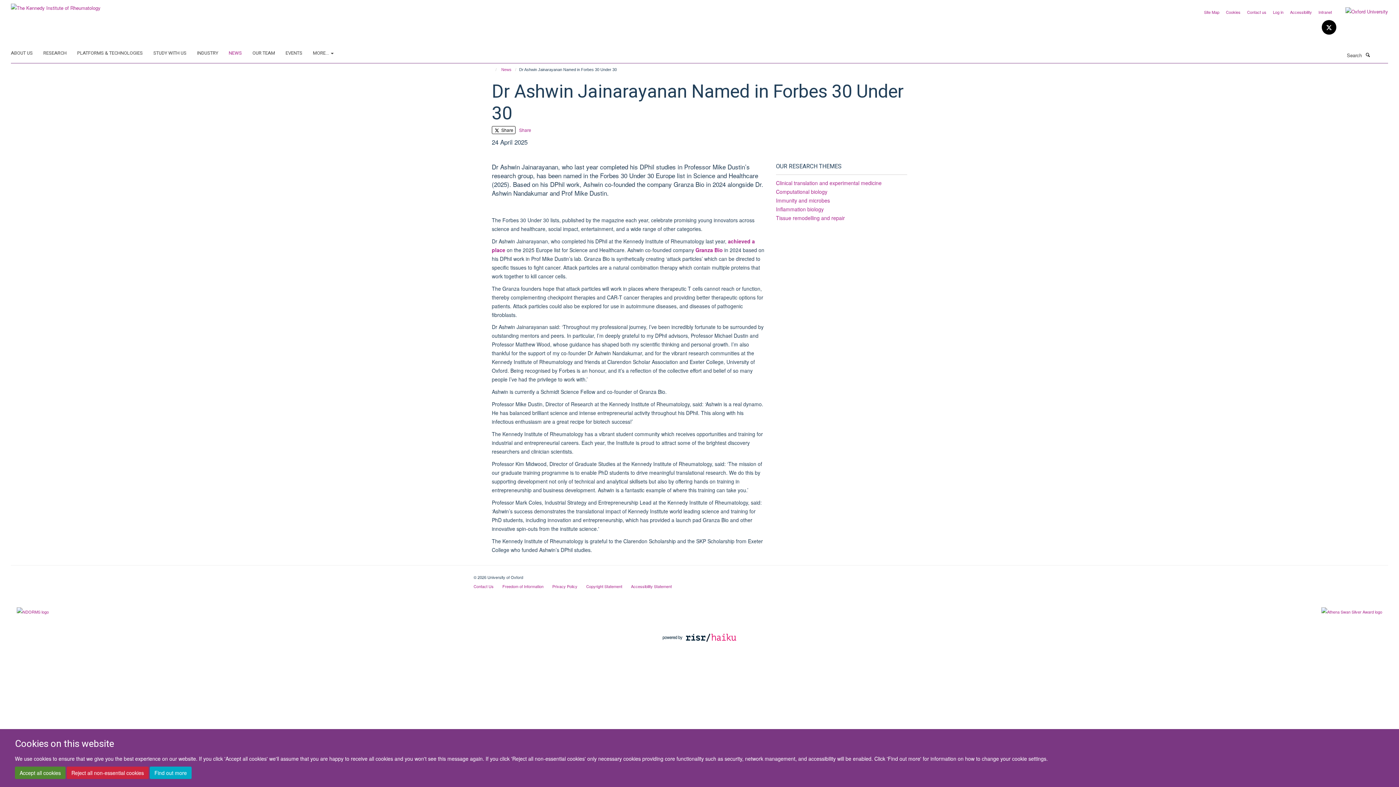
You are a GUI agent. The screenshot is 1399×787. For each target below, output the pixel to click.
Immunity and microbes (803, 200)
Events (294, 53)
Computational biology (801, 191)
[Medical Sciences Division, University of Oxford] (237, 574)
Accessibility (1301, 12)
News (235, 53)
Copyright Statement (604, 586)
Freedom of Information (523, 586)
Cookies (1233, 12)
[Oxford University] (1361, 11)
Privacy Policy (564, 586)
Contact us (1256, 12)
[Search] (1368, 55)
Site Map (1211, 12)
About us (22, 53)
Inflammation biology (800, 209)
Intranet (1325, 12)
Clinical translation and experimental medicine (829, 183)
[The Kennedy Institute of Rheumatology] (56, 5)
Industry (207, 53)
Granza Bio (709, 250)
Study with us (170, 53)
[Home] (493, 70)
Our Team (263, 53)
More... (321, 53)
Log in (1278, 12)
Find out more (170, 772)
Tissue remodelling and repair (810, 218)
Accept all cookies (40, 772)
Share (506, 130)
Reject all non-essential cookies (107, 772)
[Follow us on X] (1329, 27)
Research (55, 53)
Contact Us (484, 586)
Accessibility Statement (651, 586)
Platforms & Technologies (110, 53)
